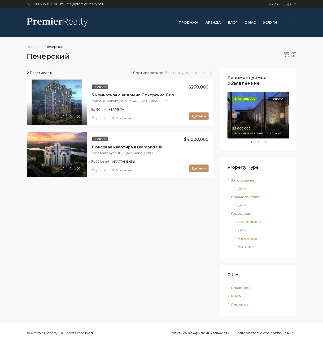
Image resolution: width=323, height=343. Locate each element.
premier (101, 118)
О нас (250, 22)
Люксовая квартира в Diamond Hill (127, 147)
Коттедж (246, 246)
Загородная (242, 180)
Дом (242, 188)
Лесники (239, 304)
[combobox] (189, 73)
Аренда (213, 22)
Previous (234, 115)
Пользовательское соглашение (264, 333)
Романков (241, 287)
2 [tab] (260, 142)
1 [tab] (253, 142)
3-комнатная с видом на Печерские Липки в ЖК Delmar (148, 95)
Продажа (188, 22)
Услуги (270, 22)
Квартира (247, 238)
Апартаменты (251, 221)
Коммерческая (246, 197)
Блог (232, 22)
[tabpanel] (258, 115)
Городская (241, 213)
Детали (199, 116)
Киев (236, 296)
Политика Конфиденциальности (199, 333)
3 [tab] (268, 142)
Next (282, 115)
